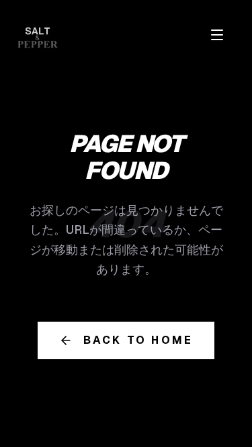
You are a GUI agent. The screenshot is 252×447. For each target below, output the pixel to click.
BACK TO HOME (138, 340)
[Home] (37, 37)
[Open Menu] (217, 35)
